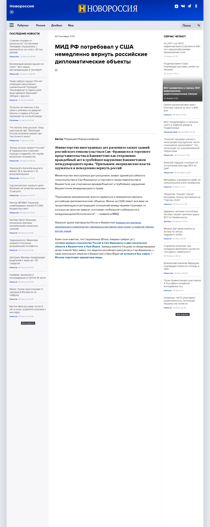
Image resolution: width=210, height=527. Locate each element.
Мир (71, 25)
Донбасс (56, 25)
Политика (14, 120)
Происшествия (171, 132)
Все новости (28, 323)
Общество (14, 57)
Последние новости (25, 33)
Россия (40, 25)
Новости (13, 100)
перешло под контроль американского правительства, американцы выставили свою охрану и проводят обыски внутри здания (104, 226)
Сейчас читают (175, 36)
